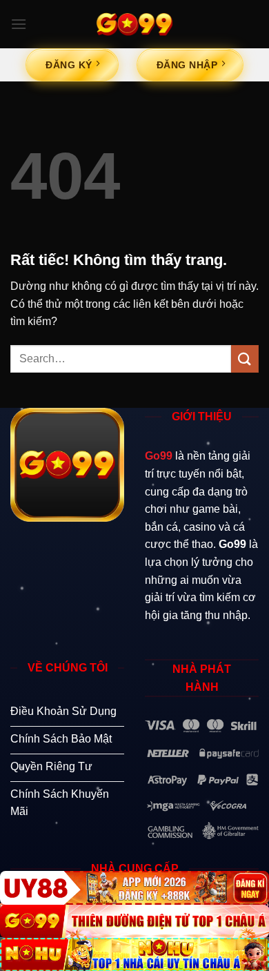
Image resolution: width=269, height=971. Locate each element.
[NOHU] (134, 954)
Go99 (158, 456)
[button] (18, 24)
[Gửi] (245, 358)
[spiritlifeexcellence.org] (134, 24)
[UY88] (134, 887)
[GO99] (134, 921)
